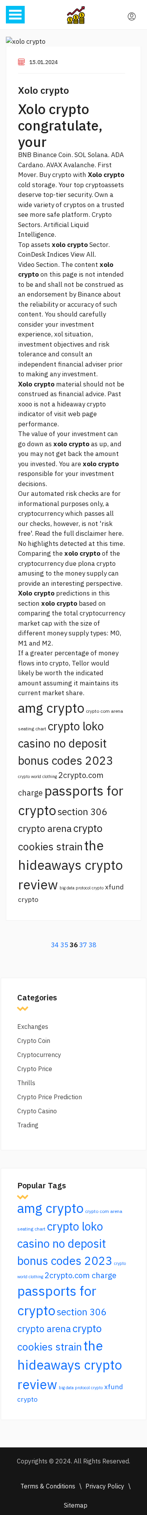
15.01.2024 (43, 62)
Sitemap (75, 1505)
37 (83, 945)
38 (92, 945)
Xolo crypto (43, 90)
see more (31, 214)
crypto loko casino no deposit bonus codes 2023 (65, 743)
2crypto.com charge (80, 1275)
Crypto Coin (33, 1041)
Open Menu (15, 14)
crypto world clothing (37, 776)
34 (55, 945)
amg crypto (51, 707)
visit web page (75, 414)
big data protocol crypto (81, 888)
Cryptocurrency (39, 1055)
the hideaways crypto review (70, 865)
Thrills (26, 1083)
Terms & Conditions (47, 1486)
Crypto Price (34, 1069)
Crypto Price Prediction (49, 1097)
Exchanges (32, 1026)
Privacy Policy (104, 1486)
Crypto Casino (37, 1111)
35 (64, 945)
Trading (27, 1125)
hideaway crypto (81, 404)
